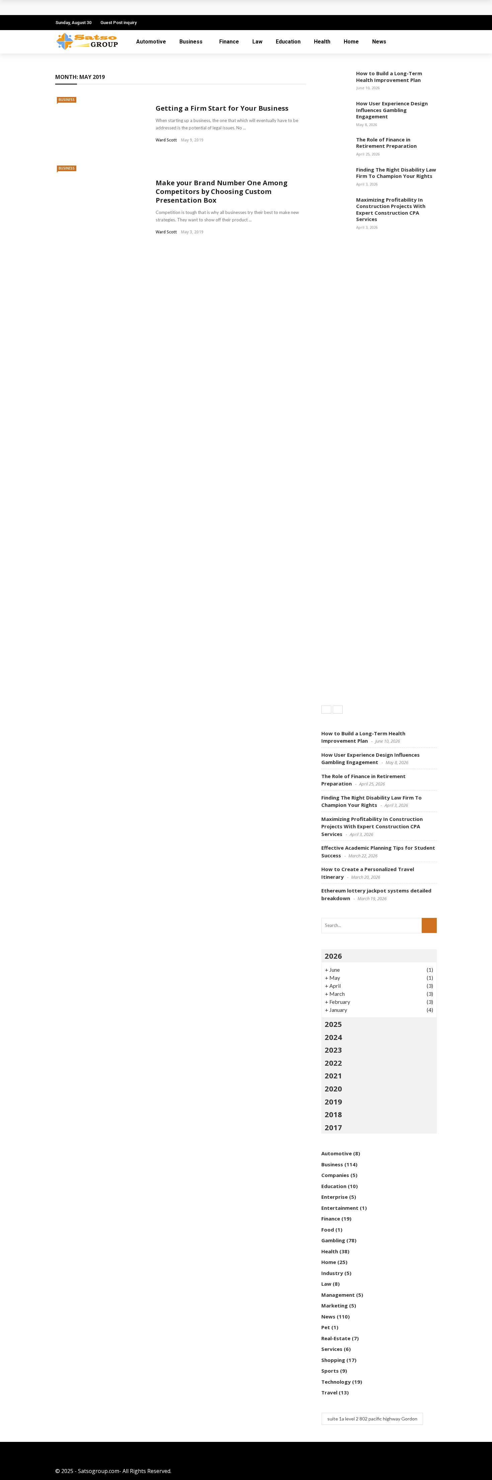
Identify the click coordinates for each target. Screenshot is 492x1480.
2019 (333, 1101)
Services (331, 1349)
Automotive (151, 41)
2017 (333, 1127)
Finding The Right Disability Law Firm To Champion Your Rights (396, 173)
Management (338, 1294)
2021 (333, 1075)
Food (327, 1229)
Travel (329, 1392)
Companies (335, 1175)
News (379, 41)
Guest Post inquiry (118, 22)
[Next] (338, 710)
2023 (333, 1050)
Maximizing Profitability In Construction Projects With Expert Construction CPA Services (390, 209)
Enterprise (334, 1196)
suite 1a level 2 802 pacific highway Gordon (372, 1418)
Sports (330, 1370)
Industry (332, 1273)
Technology (336, 1381)
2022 (333, 1063)
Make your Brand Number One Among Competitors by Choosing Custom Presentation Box (222, 191)
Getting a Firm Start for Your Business (222, 108)
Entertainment (339, 1207)
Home (351, 41)
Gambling (333, 1240)
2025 (333, 1024)
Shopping (333, 1360)
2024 (333, 1037)
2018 (333, 1114)
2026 (333, 956)
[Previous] (326, 710)
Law (257, 41)
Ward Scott (166, 140)
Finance (229, 41)
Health (322, 41)
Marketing (334, 1305)
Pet (325, 1327)
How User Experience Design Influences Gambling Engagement (392, 110)
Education (288, 41)
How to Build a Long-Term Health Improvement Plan (389, 76)
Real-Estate (335, 1338)
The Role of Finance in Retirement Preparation (386, 142)
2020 (333, 1088)
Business (190, 41)
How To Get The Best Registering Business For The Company (142, 7)
